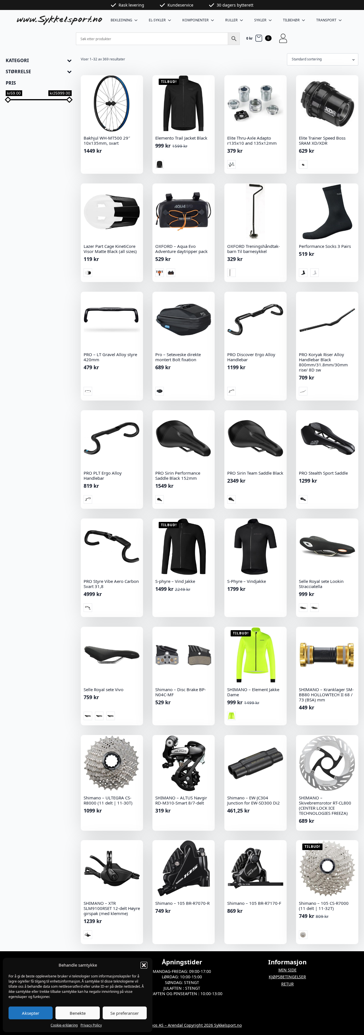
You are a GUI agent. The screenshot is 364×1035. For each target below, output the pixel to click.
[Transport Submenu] (341, 20)
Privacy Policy (91, 1025)
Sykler (260, 20)
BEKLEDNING (121, 20)
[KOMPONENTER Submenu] (214, 20)
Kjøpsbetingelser (287, 976)
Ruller (231, 20)
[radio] (159, 164)
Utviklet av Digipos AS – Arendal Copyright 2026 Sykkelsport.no (182, 1025)
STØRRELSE (18, 71)
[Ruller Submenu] (243, 20)
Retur (287, 984)
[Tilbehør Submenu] (305, 20)
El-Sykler (157, 20)
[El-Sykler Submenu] (171, 20)
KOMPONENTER (195, 20)
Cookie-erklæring (64, 1025)
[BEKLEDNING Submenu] (137, 20)
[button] (144, 965)
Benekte (78, 1013)
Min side (287, 970)
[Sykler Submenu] (271, 20)
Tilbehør (291, 20)
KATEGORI (17, 60)
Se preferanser (124, 1013)
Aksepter (30, 1013)
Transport (326, 20)
